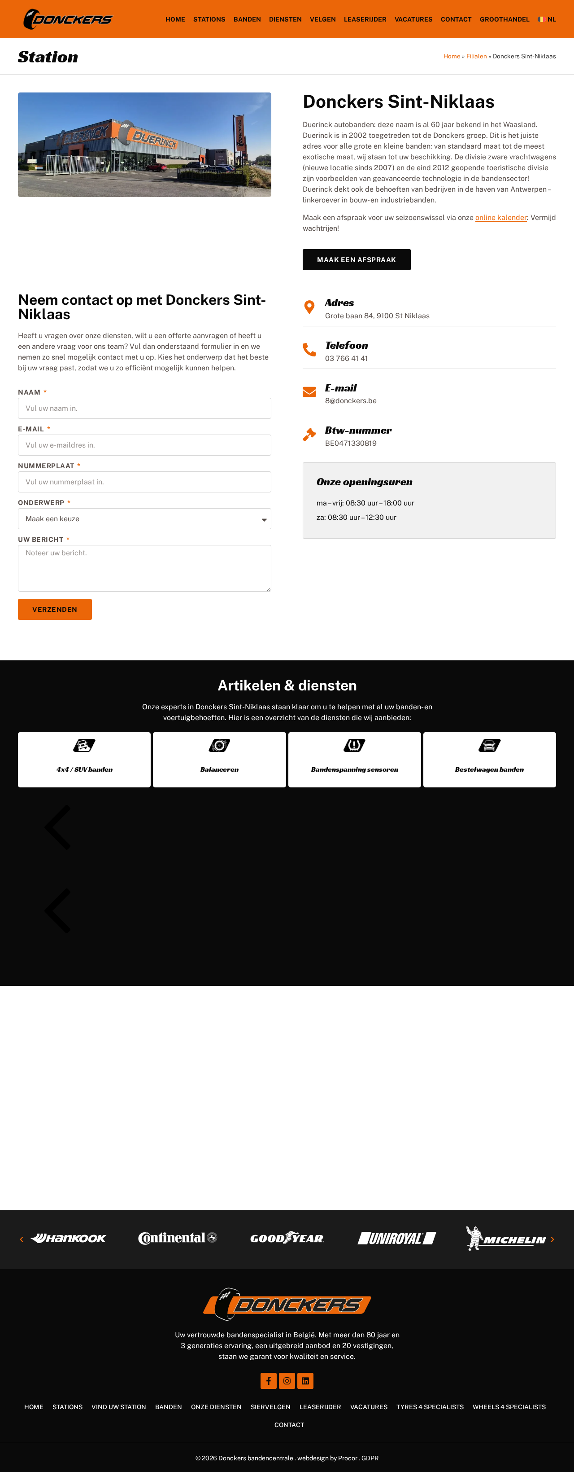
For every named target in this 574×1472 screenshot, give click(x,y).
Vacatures (414, 19)
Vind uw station (118, 1406)
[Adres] (309, 307)
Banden (247, 19)
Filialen (476, 56)
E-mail (341, 388)
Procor (347, 1458)
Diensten (285, 19)
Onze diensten (216, 1406)
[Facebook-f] (269, 1381)
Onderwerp (42, 502)
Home (175, 19)
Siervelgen (271, 1406)
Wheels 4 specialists (509, 1406)
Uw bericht (41, 539)
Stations (209, 19)
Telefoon (346, 345)
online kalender (501, 217)
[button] (287, 829)
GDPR (369, 1458)
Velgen (323, 19)
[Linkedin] (305, 1381)
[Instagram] (287, 1381)
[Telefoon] (309, 349)
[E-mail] (309, 392)
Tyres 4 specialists (430, 1406)
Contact (289, 1424)
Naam (30, 392)
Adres (339, 302)
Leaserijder (365, 19)
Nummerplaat (47, 466)
